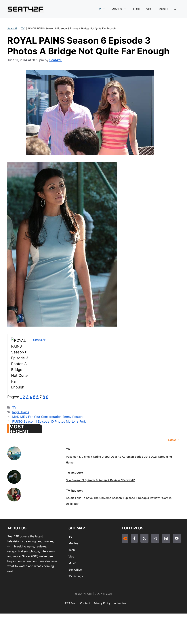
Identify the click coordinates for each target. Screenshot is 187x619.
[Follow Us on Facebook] (134, 538)
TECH (136, 9)
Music (72, 563)
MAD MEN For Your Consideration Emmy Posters (47, 417)
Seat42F (12, 28)
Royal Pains (20, 412)
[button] (175, 9)
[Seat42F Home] (125, 538)
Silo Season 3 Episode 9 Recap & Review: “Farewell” (100, 480)
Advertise (120, 603)
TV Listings (75, 576)
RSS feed (71, 603)
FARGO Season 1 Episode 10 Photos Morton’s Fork (49, 421)
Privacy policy (102, 603)
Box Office (75, 569)
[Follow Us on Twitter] (144, 538)
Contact (85, 603)
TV (99, 9)
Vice (71, 556)
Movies (73, 543)
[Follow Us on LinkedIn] (166, 538)
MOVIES (117, 9)
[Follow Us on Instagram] (155, 538)
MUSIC (163, 9)
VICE (149, 9)
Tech (71, 550)
